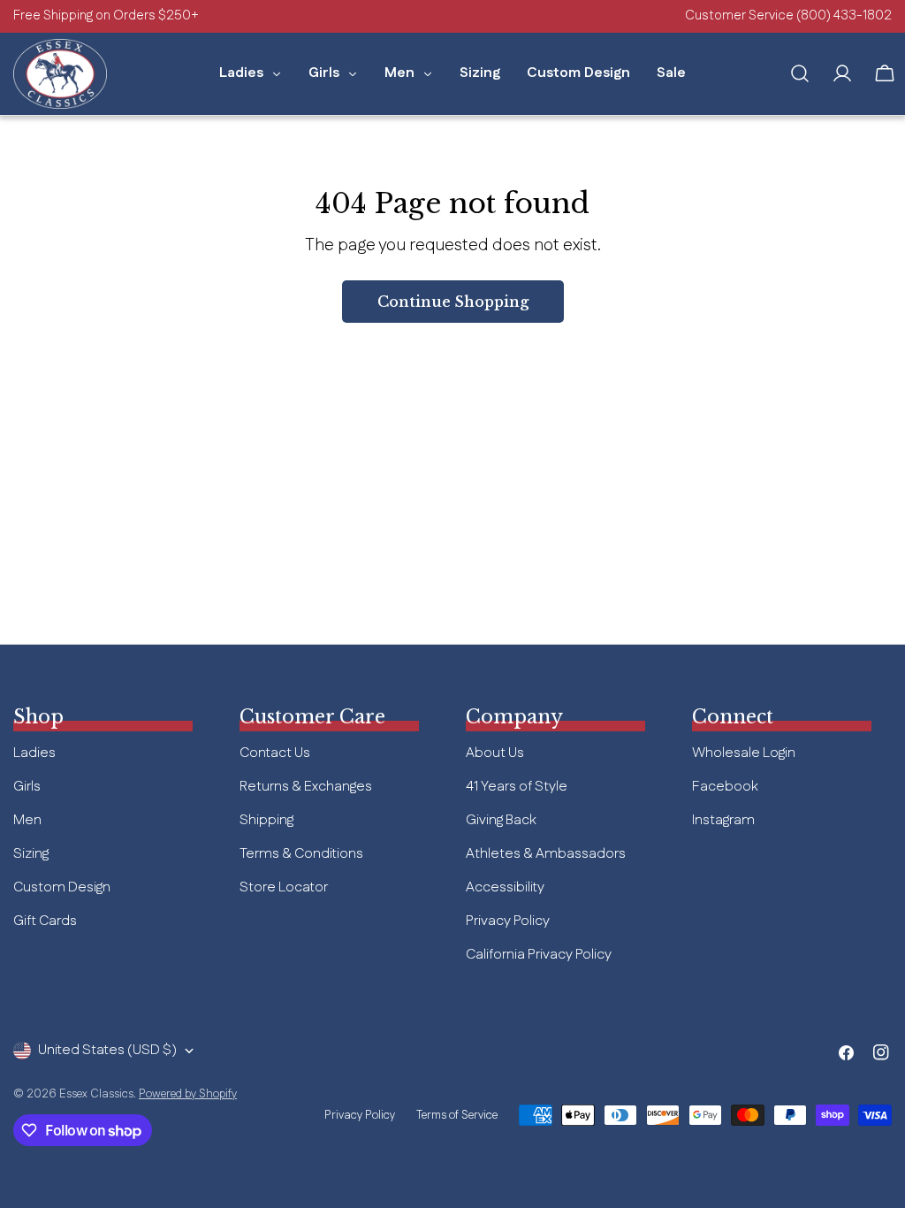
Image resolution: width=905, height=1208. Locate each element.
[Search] (800, 73)
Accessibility (505, 887)
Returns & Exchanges (306, 786)
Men (27, 820)
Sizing (31, 854)
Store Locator (284, 887)
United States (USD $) (107, 1050)
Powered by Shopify (188, 1094)
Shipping (266, 820)
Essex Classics (96, 1094)
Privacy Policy (508, 921)
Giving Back (501, 820)
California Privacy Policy (539, 954)
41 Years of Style (516, 786)
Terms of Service (457, 1115)
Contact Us (275, 753)
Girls (27, 786)
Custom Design (61, 887)
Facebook (725, 786)
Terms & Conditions (301, 854)
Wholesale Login (743, 753)
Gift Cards (45, 921)
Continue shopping (453, 301)
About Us (495, 753)
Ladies (34, 753)
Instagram (723, 820)
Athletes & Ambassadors (546, 854)
